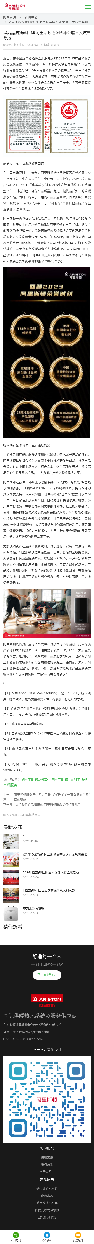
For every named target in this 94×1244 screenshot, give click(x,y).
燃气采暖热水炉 (47, 1189)
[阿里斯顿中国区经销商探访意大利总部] (11, 891)
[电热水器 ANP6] (11, 909)
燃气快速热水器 (47, 1203)
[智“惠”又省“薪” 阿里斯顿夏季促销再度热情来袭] (11, 855)
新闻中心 (31, 17)
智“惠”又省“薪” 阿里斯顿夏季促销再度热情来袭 (55, 854)
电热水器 (47, 1196)
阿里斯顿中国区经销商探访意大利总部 (49, 890)
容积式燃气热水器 (47, 1210)
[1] (11, 837)
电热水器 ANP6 (33, 908)
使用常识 (47, 1157)
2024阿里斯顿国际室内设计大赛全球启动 (51, 872)
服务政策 (47, 1164)
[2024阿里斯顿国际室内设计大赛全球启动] (11, 873)
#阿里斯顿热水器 (35, 779)
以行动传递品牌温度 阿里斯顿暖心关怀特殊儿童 (48, 804)
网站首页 (9, 17)
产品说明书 (47, 1171)
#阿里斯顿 (60, 779)
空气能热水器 (47, 1217)
